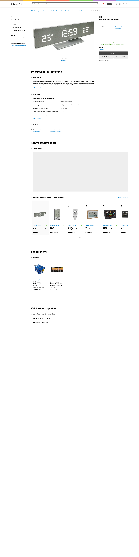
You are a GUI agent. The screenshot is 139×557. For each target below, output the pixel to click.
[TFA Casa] (75, 166)
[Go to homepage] (16, 4)
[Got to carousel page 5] (64, 58)
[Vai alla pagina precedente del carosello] (33, 173)
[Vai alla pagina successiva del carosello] (125, 173)
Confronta (107, 57)
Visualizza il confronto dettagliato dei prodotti (103, 148)
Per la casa (13, 14)
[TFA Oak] (92, 224)
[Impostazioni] (103, 4)
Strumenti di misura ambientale (19, 20)
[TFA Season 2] (57, 166)
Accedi (110, 4)
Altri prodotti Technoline (118, 26)
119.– (101, 17)
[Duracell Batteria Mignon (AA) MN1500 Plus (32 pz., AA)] (57, 283)
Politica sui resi (36, 131)
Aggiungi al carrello (114, 53)
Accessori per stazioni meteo (17, 23)
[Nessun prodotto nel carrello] (127, 4)
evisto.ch (101, 49)
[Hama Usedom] (128, 224)
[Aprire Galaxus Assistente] (116, 4)
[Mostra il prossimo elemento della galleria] (96, 35)
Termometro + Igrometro (18, 30)
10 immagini (63, 60)
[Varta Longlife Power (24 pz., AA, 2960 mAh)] (40, 283)
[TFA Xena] (57, 224)
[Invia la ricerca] (32, 3)
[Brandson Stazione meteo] (110, 166)
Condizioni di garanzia (55, 131)
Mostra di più (37, 88)
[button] (113, 44)
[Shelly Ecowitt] (75, 224)
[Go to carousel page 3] (80, 244)
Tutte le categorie (16, 11)
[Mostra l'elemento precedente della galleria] (30, 35)
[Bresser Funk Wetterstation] (128, 166)
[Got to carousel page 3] (62, 58)
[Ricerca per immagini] (97, 3)
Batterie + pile (36, 287)
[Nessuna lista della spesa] (123, 4)
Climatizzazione (15, 17)
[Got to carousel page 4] (63, 58)
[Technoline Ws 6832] (92, 166)
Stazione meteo (16, 27)
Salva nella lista (121, 57)
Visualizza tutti (122, 148)
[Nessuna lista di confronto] (120, 4)
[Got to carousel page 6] (65, 58)
